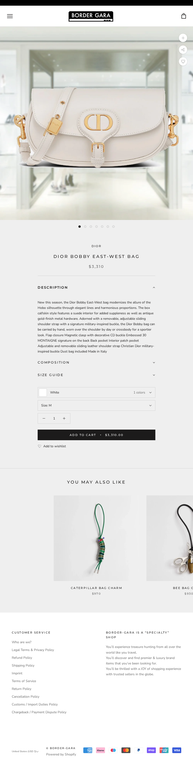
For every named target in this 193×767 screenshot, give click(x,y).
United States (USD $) (24, 751)
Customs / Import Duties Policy (35, 704)
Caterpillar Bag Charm (96, 588)
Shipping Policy (23, 665)
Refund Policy (22, 657)
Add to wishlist (54, 446)
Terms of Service (24, 681)
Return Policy (21, 689)
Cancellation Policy (25, 696)
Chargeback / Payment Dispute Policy (39, 712)
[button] (96, 288)
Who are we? (21, 642)
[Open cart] (183, 16)
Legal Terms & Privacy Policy (33, 650)
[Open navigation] (10, 16)
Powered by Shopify (61, 754)
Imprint (17, 673)
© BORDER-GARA (61, 748)
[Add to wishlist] (183, 61)
